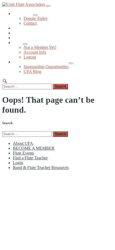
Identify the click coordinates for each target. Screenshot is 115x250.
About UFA (23, 13)
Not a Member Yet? (40, 47)
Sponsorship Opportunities (46, 66)
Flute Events (23, 33)
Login (18, 42)
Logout (30, 57)
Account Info (35, 52)
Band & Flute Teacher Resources (41, 62)
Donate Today (36, 18)
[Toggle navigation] (48, 6)
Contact (30, 23)
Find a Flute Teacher (30, 37)
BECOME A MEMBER (34, 28)
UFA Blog (32, 71)
